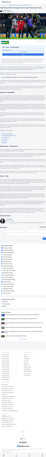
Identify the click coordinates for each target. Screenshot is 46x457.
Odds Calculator (27, 373)
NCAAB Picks (26, 358)
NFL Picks (26, 354)
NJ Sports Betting (5, 358)
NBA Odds (26, 363)
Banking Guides (27, 369)
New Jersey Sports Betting (8, 275)
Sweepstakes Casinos (6, 400)
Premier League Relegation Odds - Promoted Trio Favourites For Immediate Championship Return (23, 332)
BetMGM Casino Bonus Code (8, 418)
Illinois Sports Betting (7, 257)
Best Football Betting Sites (7, 133)
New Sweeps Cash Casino (7, 408)
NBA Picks (26, 356)
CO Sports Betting (5, 369)
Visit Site (23, 54)
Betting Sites (4, 142)
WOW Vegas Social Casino (7, 402)
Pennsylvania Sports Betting (8, 284)
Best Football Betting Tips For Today (9, 135)
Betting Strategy (6, 304)
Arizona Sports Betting (7, 248)
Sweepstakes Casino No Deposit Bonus (10, 410)
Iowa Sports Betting (7, 261)
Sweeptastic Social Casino (7, 398)
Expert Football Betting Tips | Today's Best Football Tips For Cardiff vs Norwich (21, 318)
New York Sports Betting (8, 277)
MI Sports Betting (5, 363)
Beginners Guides (27, 367)
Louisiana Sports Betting (8, 266)
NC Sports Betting (5, 379)
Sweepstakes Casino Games (7, 404)
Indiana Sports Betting (7, 259)
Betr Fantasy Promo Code (7, 390)
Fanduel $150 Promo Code (7, 422)
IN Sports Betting (5, 373)
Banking (4, 306)
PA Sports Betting (5, 360)
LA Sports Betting (5, 375)
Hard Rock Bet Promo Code (7, 426)
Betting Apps (4, 141)
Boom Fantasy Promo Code (7, 386)
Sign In (41, 227)
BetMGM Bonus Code (6, 416)
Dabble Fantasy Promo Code (8, 388)
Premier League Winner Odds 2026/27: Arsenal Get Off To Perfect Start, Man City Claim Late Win (24, 323)
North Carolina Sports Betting (9, 279)
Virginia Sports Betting (7, 288)
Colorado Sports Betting (8, 250)
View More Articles (23, 339)
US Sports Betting (6, 293)
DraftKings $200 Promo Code (8, 420)
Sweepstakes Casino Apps (7, 406)
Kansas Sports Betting (7, 263)
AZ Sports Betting (5, 367)
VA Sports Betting (5, 371)
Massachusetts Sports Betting (9, 270)
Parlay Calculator (27, 375)
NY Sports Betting (5, 354)
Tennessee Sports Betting (8, 286)
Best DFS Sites (5, 384)
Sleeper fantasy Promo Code (8, 392)
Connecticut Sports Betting (8, 252)
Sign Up (44, 227)
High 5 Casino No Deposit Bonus (8, 396)
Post (44, 238)
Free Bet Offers (5, 139)
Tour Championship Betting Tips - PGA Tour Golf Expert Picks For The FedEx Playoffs (22, 314)
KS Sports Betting (5, 356)
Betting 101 (5, 301)
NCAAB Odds (27, 365)
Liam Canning (7, 10)
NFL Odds (26, 360)
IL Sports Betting (5, 365)
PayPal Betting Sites (28, 371)
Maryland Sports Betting (8, 268)
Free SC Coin (4, 394)
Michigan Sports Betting (8, 272)
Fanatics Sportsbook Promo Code (9, 424)
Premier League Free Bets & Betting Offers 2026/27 (15, 335)
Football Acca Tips (5, 137)
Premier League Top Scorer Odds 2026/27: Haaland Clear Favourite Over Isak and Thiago (23, 327)
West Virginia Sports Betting (8, 290)
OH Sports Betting (5, 377)
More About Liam (10, 220)
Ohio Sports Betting (7, 281)
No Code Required (23, 51)
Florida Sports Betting (7, 254)
